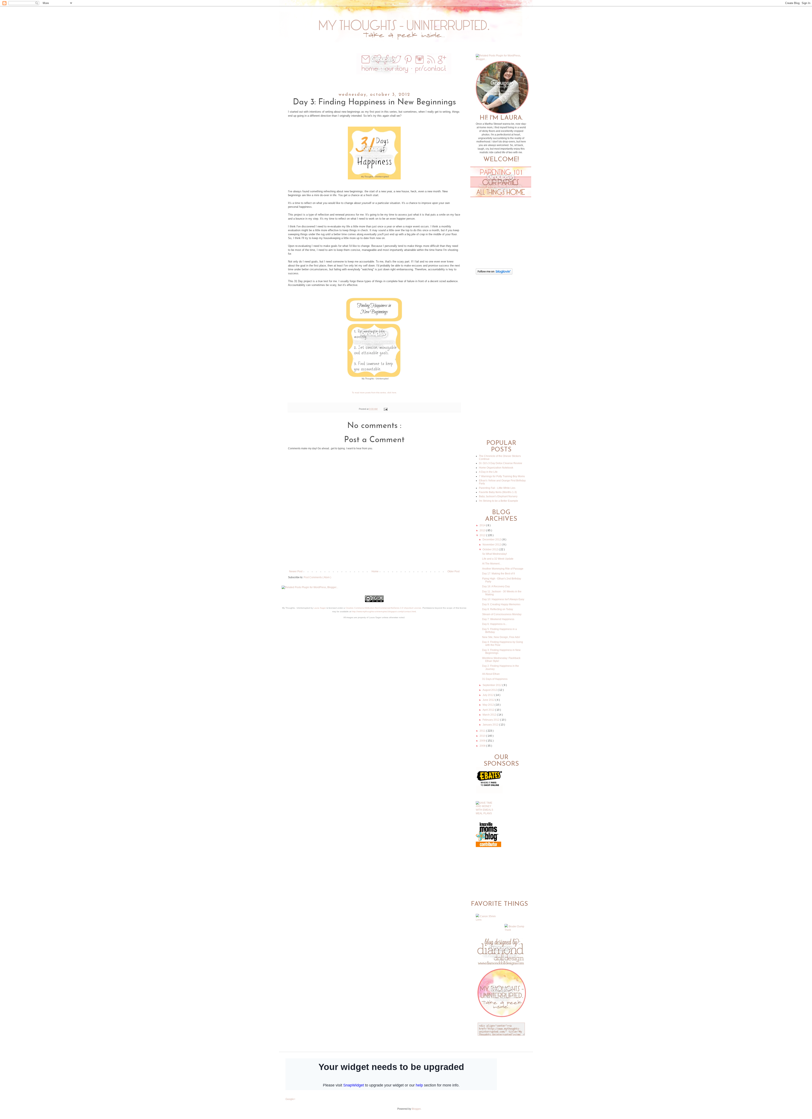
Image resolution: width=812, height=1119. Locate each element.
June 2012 (489, 699)
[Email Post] (385, 409)
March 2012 (490, 714)
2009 (483, 740)
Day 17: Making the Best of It (498, 573)
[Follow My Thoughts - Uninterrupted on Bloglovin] (494, 273)
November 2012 (492, 544)
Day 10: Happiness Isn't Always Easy (503, 599)
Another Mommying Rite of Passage (502, 568)
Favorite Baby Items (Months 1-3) (498, 492)
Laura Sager (320, 608)
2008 (483, 745)
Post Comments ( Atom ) (317, 577)
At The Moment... (491, 563)
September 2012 (492, 685)
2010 (483, 735)
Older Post (453, 571)
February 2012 (491, 719)
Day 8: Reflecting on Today (497, 609)
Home (375, 571)
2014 (483, 525)
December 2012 (492, 539)
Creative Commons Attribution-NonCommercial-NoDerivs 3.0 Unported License (383, 608)
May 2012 (489, 704)
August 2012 (490, 690)
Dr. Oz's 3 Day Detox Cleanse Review (500, 463)
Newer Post (295, 571)
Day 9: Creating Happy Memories (501, 604)
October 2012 (491, 549)
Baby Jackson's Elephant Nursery (498, 496)
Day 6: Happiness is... (494, 624)
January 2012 (491, 724)
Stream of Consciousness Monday (501, 614)
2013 (483, 530)
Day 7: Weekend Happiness (498, 619)
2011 (483, 730)
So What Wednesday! (494, 553)
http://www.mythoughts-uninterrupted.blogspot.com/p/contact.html (384, 611)
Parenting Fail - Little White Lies (497, 487)
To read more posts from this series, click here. (374, 392)
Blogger (416, 1108)
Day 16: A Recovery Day (496, 586)
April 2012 (489, 709)
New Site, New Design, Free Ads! (501, 637)
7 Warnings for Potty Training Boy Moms (502, 476)
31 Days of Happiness (495, 679)
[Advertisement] (374, 555)
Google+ (290, 1099)
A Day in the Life (488, 471)
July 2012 (488, 695)
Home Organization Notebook (496, 467)
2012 (483, 535)
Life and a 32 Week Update (497, 558)
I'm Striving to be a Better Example (498, 500)
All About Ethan (491, 673)
